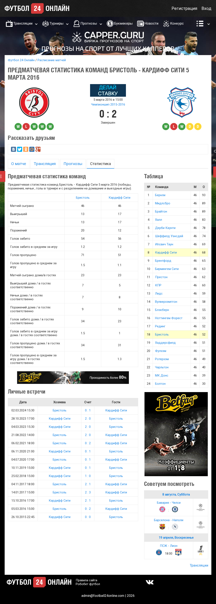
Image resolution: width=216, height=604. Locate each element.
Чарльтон (162, 367)
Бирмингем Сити (167, 269)
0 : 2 (88, 443)
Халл (158, 220)
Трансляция (45, 163)
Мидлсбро (162, 203)
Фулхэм (160, 351)
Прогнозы (89, 23)
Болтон (160, 384)
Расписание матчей (52, 60)
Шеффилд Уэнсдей (169, 236)
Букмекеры (123, 23)
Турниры (56, 23)
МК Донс (161, 375)
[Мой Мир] (31, 149)
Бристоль (83, 198)
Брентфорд (163, 261)
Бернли (160, 195)
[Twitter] (19, 149)
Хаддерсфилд (165, 343)
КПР (158, 285)
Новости (151, 23)
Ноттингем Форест (168, 318)
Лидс (159, 293)
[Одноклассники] (25, 149)
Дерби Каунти (165, 228)
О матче (18, 163)
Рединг (160, 326)
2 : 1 (88, 484)
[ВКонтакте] (13, 149)
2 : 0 (88, 418)
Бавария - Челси (169, 503)
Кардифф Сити (119, 198)
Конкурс (177, 23)
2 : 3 (88, 492)
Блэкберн (162, 310)
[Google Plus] (37, 149)
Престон (161, 277)
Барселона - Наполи (168, 520)
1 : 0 (88, 476)
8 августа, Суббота (176, 494)
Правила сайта (86, 580)
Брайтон (161, 211)
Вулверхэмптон (166, 302)
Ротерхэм (162, 359)
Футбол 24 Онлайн (21, 60)
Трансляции (22, 23)
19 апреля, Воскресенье (176, 537)
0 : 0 (88, 517)
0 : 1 (88, 410)
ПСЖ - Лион (168, 546)
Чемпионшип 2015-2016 (108, 104)
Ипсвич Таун (164, 244)
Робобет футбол (88, 584)
